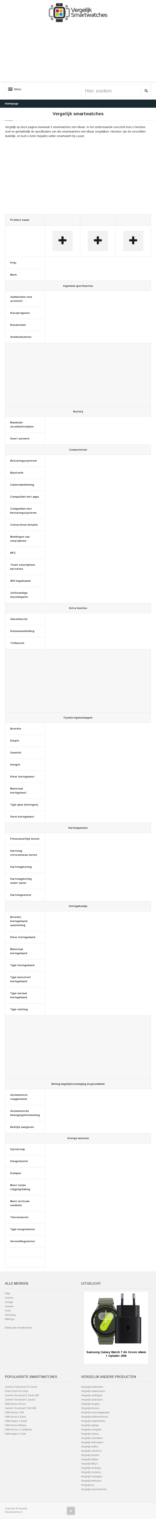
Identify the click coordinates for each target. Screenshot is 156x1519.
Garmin (9, 1297)
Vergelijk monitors (91, 1472)
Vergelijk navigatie (91, 1429)
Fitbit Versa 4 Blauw (15, 1425)
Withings (9, 1319)
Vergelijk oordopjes (91, 1476)
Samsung (10, 1314)
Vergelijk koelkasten (92, 1386)
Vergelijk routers (90, 1433)
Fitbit (7, 1293)
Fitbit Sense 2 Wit (14, 1412)
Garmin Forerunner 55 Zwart (21, 1386)
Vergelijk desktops (91, 1468)
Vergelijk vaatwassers (93, 1391)
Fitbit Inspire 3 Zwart (16, 1421)
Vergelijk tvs (87, 1485)
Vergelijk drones (90, 1408)
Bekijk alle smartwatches (18, 1327)
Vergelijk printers (90, 1455)
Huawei (9, 1306)
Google (9, 1302)
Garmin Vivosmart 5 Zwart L (20, 1399)
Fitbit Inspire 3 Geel (15, 1433)
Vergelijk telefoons (91, 1480)
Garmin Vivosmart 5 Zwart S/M (22, 1395)
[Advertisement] (78, 53)
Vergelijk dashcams (92, 1399)
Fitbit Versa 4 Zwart (15, 1416)
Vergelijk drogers (90, 1404)
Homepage (11, 103)
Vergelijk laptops (90, 1425)
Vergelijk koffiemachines (94, 1416)
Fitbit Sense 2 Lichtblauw (18, 1429)
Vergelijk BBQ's (89, 1463)
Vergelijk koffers (90, 1446)
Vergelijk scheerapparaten (95, 1412)
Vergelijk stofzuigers (92, 1442)
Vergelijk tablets (89, 1459)
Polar (8, 1310)
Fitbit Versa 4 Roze (15, 1404)
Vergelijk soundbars (92, 1438)
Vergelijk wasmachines (94, 1489)
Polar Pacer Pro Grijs (16, 1391)
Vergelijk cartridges (91, 1395)
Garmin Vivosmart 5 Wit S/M (20, 1408)
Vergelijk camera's (91, 1450)
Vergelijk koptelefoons (93, 1421)
